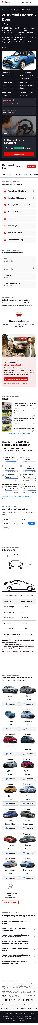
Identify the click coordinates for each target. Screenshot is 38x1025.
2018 (14, 523)
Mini (15, 10)
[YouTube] (6, 1000)
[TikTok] (19, 1000)
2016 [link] (28, 10)
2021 (23, 519)
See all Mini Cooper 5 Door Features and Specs (17, 497)
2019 (6, 523)
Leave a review (11, 112)
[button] (19, 126)
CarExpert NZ (32, 1009)
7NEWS (23, 1009)
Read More (6, 48)
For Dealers (5, 1009)
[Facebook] (10, 1000)
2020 (32, 519)
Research (9, 10)
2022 (14, 519)
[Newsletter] (23, 3)
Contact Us (15, 1009)
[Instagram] (15, 1000)
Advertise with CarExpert (28, 1005)
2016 (31, 523)
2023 (6, 519)
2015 (6, 527)
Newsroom (13, 1005)
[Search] (27, 3)
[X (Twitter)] (23, 1000)
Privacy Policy (8, 1013)
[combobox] (19, 166)
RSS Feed (31, 1013)
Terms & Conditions (20, 1013)
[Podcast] (32, 1000)
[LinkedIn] (27, 1000)
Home (3, 10)
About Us (4, 1005)
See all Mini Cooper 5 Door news (19, 433)
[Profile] (31, 3)
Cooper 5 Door (21, 10)
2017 (23, 523)
